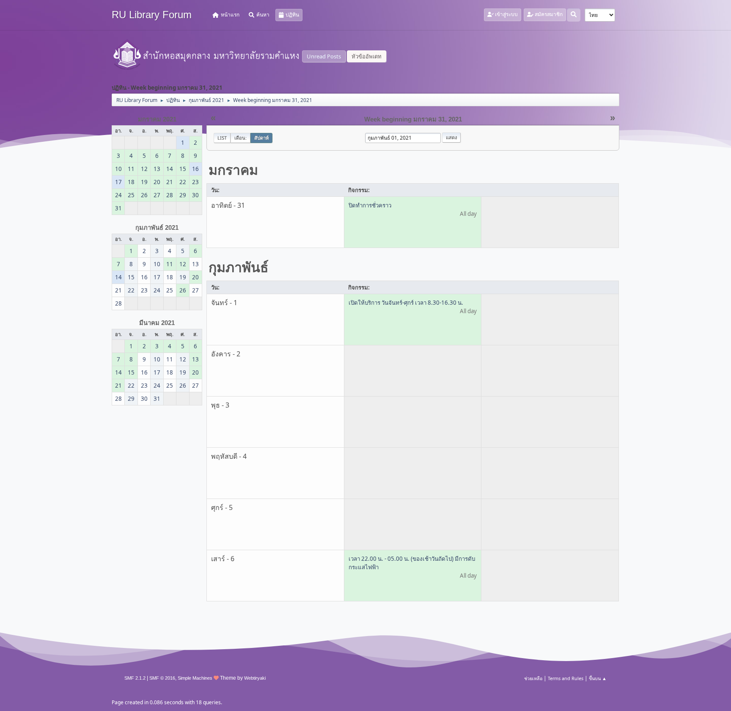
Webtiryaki (255, 678)
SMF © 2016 (162, 678)
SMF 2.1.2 (135, 678)
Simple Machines (195, 678)
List (222, 138)
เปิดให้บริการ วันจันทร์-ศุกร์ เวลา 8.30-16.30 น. (406, 302)
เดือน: (240, 138)
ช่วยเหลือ (533, 678)
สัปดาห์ (261, 138)
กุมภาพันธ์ (239, 267)
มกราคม (233, 169)
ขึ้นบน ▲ (598, 678)
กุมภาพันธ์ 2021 (157, 227)
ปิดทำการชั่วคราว (370, 205)
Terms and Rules (565, 678)
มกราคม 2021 (157, 119)
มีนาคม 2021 (157, 323)
